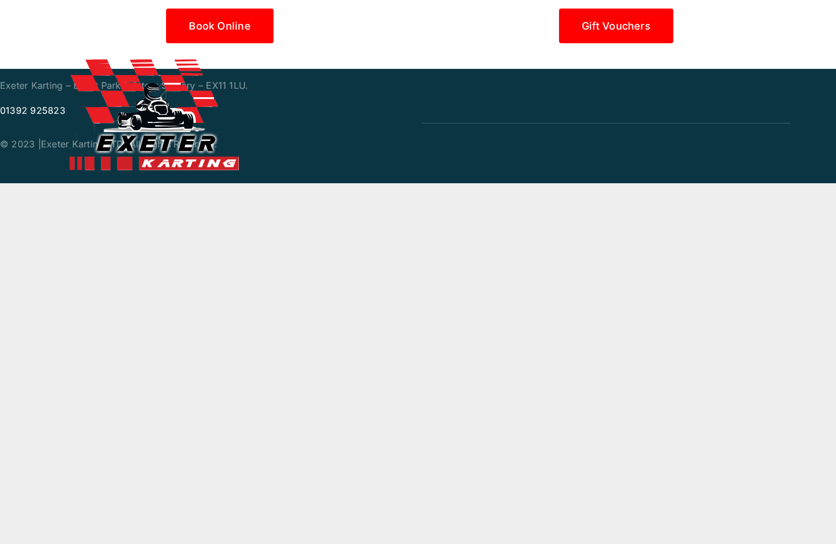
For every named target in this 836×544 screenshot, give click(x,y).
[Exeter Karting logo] (153, 59)
